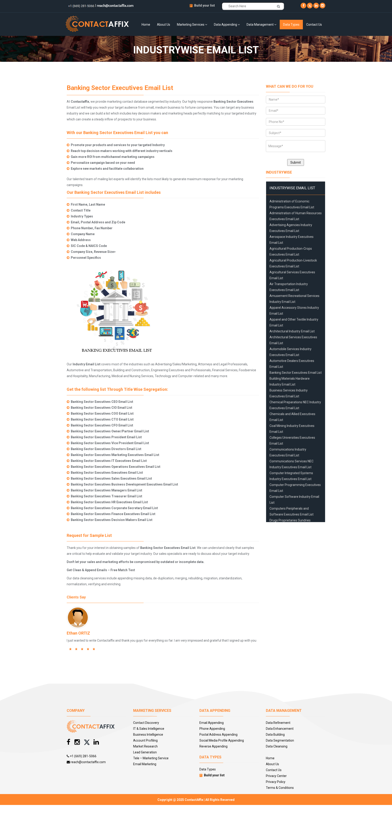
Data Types (291, 24)
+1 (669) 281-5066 (82, 756)
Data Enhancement (280, 728)
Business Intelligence (148, 734)
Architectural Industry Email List (292, 331)
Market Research (145, 746)
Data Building (275, 734)
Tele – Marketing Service (151, 758)
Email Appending (211, 723)
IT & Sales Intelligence (148, 728)
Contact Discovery (146, 723)
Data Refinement (278, 723)
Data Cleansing (276, 746)
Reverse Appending (213, 746)
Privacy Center (276, 776)
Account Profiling (145, 740)
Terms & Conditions (280, 788)
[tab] (295, 188)
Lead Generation (145, 752)
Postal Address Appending (218, 734)
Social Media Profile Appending (221, 740)
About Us (163, 24)
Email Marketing (144, 764)
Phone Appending (212, 728)
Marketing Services (191, 24)
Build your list (204, 5)
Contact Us (314, 24)
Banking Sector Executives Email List (296, 372)
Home (146, 24)
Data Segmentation (280, 740)
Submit (295, 162)
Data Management (260, 24)
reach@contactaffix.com (88, 762)
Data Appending (226, 24)
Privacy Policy (275, 782)
